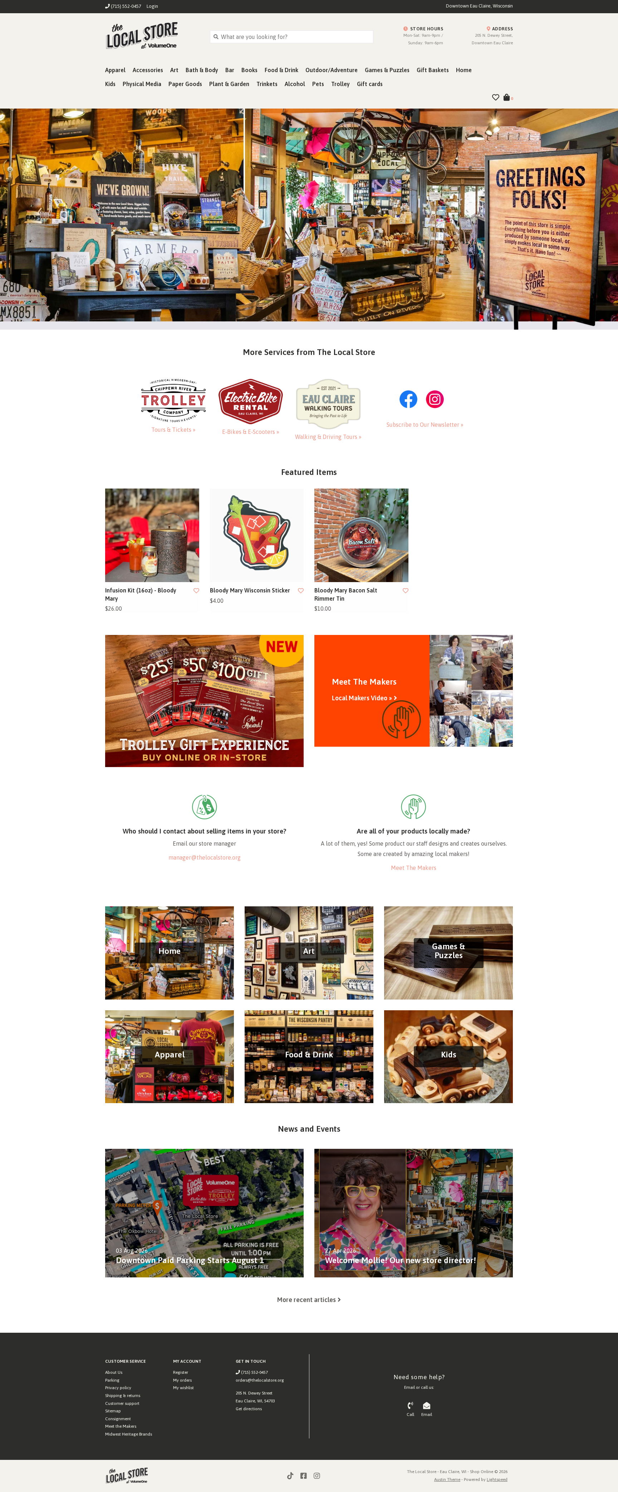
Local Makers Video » (362, 698)
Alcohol (295, 84)
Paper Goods (185, 84)
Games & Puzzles (387, 70)
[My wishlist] (495, 98)
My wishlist (183, 1387)
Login (152, 6)
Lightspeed (497, 1479)
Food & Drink (281, 70)
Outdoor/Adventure (331, 70)
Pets (318, 84)
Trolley (340, 84)
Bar (229, 70)
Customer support (122, 1403)
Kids (110, 84)
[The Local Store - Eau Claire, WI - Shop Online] (152, 36)
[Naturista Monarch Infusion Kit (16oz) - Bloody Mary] (152, 535)
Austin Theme (447, 1479)
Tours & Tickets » (173, 429)
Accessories (148, 70)
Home (464, 70)
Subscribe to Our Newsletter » (425, 424)
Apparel (115, 70)
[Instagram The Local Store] (317, 1476)
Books (249, 70)
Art (174, 70)
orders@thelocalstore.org (260, 1380)
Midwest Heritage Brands (128, 1434)
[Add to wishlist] (196, 590)
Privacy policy (118, 1387)
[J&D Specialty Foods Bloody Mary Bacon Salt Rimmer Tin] (361, 535)
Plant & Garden (229, 84)
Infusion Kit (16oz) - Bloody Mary (140, 594)
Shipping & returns (122, 1395)
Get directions (249, 1408)
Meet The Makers (413, 868)
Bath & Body (202, 70)
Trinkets (267, 84)
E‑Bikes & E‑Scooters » (250, 432)
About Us (113, 1372)
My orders (182, 1380)
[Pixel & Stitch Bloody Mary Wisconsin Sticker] (257, 535)
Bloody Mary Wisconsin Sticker (250, 590)
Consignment (118, 1418)
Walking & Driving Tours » (328, 437)
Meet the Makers (120, 1426)
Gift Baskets (433, 70)
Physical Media (142, 84)
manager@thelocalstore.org (204, 857)
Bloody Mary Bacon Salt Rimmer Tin (345, 594)
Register (180, 1372)
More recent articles (306, 1299)
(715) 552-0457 (254, 1372)
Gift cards (370, 84)
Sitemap (113, 1410)
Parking (112, 1380)
